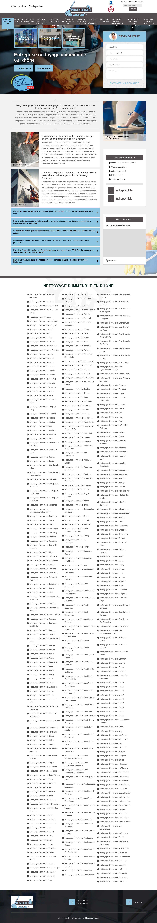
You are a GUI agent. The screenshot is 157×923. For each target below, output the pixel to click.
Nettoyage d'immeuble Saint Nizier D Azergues (115, 317)
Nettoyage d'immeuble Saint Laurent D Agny (79, 843)
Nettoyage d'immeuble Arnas (41, 354)
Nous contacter (44, 68)
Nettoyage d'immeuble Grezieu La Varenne (43, 749)
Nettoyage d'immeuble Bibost (42, 391)
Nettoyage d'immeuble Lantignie (43, 819)
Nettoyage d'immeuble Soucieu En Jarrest (79, 552)
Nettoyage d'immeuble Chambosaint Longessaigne (44, 473)
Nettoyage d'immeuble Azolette (42, 366)
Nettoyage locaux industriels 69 (148, 22)
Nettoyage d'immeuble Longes (42, 864)
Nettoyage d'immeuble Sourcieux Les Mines (78, 559)
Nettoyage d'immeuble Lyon (41, 880)
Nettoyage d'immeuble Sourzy (112, 837)
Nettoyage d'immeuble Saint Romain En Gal (115, 349)
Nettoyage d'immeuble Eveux (42, 691)
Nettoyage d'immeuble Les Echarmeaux (111, 827)
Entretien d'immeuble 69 (29, 21)
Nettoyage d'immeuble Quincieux (78, 485)
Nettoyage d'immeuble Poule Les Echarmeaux (78, 468)
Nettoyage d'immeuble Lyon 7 (112, 707)
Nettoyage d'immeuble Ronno (77, 516)
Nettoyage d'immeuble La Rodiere (114, 833)
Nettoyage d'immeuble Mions (112, 585)
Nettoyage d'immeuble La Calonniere (115, 801)
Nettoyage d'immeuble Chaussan (43, 541)
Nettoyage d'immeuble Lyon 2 (112, 687)
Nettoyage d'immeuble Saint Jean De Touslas (80, 806)
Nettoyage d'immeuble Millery (77, 338)
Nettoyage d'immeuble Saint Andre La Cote (79, 578)
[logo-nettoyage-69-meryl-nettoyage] (78, 8)
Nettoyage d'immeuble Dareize (42, 650)
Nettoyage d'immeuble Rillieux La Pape (113, 599)
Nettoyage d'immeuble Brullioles (43, 430)
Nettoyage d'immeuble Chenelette (43, 556)
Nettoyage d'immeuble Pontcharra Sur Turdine (78, 447)
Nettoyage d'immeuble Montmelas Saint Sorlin (78, 355)
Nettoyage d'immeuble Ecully (41, 683)
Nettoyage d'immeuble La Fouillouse (115, 857)
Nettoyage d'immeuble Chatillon (43, 537)
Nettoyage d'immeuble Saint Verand (114, 374)
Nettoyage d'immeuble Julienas (42, 792)
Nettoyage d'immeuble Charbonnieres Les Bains (40, 510)
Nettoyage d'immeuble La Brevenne (114, 797)
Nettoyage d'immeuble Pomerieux (113, 814)
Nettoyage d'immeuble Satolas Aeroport (42, 295)
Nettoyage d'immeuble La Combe (113, 869)
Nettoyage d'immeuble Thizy (111, 417)
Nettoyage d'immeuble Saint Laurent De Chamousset (79, 850)
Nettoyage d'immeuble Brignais (42, 418)
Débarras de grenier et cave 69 (81, 21)
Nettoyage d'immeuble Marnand (78, 318)
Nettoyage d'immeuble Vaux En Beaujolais (113, 464)
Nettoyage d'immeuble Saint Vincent (115, 785)
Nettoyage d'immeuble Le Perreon (79, 418)
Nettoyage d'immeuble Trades (112, 432)
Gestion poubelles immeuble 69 (41, 21)
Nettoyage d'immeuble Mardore (77, 314)
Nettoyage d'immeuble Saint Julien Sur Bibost (79, 825)
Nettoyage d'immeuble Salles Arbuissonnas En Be (77, 530)
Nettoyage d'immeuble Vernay (112, 483)
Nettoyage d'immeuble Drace (41, 666)
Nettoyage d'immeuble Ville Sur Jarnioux (113, 503)
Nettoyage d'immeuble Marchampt (79, 294)
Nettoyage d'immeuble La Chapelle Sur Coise (44, 499)
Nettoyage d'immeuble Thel (111, 413)
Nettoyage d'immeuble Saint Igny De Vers (79, 778)
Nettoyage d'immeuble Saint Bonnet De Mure (114, 606)
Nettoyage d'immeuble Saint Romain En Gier (115, 356)
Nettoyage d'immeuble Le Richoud (114, 772)
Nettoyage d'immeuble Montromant (79, 361)
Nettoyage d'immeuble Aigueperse (44, 306)
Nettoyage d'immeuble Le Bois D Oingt (43, 401)
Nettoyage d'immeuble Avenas (42, 362)
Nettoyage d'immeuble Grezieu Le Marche (43, 757)
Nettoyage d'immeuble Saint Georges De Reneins (76, 757)
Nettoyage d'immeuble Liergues (43, 840)
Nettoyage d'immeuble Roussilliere (114, 781)
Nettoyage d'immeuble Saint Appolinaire (76, 585)
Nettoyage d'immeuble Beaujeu (42, 375)
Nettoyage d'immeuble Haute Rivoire (45, 775)
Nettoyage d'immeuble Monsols (77, 346)
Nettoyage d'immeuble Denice (42, 654)
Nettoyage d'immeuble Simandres (113, 659)
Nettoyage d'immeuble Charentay (43, 516)
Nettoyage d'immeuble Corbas (112, 538)
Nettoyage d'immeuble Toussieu (113, 671)
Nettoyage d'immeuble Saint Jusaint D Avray (79, 832)
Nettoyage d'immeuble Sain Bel (77, 524)
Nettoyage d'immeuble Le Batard (113, 747)
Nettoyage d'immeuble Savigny (77, 547)
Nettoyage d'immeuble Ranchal (77, 489)
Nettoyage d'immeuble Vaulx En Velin (113, 457)
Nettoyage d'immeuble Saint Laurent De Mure (115, 613)
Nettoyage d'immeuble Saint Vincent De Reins (115, 379)
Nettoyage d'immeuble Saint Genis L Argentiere (79, 735)
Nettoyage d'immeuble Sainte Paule (114, 323)
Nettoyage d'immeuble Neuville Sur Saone (79, 383)
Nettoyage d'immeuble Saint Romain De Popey (115, 342)
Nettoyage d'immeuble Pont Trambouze (76, 454)
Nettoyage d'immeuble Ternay (112, 667)
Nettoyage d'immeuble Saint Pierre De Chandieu (114, 620)
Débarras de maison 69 (104, 21)
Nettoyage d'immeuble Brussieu (43, 434)
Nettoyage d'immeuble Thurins (112, 421)
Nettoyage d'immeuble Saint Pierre (114, 848)
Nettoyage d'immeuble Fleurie (42, 695)
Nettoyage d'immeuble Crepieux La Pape (114, 543)
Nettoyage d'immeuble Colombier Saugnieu (113, 676)
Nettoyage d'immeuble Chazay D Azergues (43, 546)
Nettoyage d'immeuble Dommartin (43, 662)
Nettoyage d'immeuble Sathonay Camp (113, 639)
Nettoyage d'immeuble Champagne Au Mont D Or (44, 485)
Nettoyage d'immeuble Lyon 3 (112, 691)
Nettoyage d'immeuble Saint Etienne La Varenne (79, 706)
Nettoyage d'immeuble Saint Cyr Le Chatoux (79, 663)
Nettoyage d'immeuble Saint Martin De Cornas (114, 842)
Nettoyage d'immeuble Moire (76, 342)
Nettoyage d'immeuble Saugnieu (113, 865)
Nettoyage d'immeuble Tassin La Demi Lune (113, 398)
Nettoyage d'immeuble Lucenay (42, 876)
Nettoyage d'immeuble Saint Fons (78, 712)
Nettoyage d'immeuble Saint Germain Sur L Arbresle (76, 771)
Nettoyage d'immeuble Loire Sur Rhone (43, 858)
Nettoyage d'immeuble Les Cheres (44, 560)
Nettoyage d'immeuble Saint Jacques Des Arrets (80, 785)
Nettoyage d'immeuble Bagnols (42, 371)
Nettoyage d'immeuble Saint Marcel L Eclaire (115, 295)
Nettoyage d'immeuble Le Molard (113, 853)
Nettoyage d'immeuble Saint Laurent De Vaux (79, 857)
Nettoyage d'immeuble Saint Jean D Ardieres (79, 792)
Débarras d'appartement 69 (68, 21)
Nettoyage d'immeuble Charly (42, 520)
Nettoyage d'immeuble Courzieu (43, 619)
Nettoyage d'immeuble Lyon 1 (112, 682)
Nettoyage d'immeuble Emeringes (43, 687)
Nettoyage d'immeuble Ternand (112, 405)
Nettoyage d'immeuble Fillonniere (113, 764)
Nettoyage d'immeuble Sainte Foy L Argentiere (79, 721)
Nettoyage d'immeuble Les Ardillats (44, 350)
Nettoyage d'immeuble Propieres (78, 474)
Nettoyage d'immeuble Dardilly (42, 646)
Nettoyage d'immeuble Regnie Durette (77, 495)
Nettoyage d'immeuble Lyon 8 (112, 711)
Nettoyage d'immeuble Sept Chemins (115, 793)
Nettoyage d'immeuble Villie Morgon (114, 513)
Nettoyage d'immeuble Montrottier (78, 365)
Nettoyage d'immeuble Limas (41, 844)
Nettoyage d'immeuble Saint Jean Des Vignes (78, 799)
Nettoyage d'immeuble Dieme (42, 658)
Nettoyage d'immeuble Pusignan (113, 594)
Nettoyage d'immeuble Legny (41, 828)
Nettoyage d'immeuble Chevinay (43, 569)
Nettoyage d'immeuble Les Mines (113, 735)
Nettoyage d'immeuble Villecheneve (114, 491)
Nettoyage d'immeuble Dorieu (112, 727)
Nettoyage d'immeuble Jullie (41, 796)
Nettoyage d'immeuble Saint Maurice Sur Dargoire (115, 310)
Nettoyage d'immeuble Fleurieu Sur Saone (44, 700)
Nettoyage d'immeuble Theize (112, 409)
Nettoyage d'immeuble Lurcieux (113, 809)
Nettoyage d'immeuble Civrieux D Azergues (43, 578)
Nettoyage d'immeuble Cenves (42, 457)
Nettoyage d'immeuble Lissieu (42, 852)
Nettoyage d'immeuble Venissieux (114, 474)
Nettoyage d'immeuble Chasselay (43, 533)
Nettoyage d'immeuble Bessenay (43, 387)
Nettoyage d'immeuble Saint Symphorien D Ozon (111, 631)
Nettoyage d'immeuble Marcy (76, 306)
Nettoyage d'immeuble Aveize (42, 358)
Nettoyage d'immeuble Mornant (77, 374)
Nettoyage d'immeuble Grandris (42, 744)
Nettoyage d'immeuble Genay (112, 565)
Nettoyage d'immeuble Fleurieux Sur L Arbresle (44, 707)
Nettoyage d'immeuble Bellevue (113, 752)
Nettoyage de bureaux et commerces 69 (54, 23)
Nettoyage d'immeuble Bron (41, 426)
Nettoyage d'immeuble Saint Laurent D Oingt (79, 864)
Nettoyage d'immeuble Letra (41, 836)
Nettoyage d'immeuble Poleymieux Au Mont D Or (79, 427)
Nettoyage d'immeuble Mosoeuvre (114, 739)
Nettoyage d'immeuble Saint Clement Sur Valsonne (80, 634)
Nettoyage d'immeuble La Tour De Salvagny (114, 426)
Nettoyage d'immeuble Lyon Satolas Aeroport (114, 721)
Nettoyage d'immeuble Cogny (42, 588)
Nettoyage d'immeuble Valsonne (113, 448)
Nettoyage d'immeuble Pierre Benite (79, 422)
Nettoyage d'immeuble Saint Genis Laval (79, 742)
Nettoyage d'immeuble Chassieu (113, 530)
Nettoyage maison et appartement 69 (117, 22)
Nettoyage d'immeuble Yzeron (112, 522)
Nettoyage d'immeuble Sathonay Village (113, 646)
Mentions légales (92, 918)
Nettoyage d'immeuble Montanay (113, 590)
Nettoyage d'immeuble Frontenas (43, 732)
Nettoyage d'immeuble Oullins (77, 410)
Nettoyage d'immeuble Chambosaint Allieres (44, 466)
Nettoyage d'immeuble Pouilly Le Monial (78, 461)
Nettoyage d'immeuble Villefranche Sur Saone (114, 496)
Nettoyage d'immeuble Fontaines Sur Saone (45, 722)
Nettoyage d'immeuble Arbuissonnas (45, 346)
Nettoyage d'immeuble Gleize (42, 740)
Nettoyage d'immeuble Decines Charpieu (112, 550)
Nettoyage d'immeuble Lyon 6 (112, 703)
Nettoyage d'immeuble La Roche (113, 861)
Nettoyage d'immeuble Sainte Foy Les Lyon (78, 728)
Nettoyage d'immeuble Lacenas (42, 800)
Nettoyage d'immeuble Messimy (78, 329)
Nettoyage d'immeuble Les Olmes (78, 401)
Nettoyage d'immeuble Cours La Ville (45, 615)
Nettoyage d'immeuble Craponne (43, 630)
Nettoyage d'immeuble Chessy (42, 565)
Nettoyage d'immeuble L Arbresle (43, 342)
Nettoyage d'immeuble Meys (76, 333)
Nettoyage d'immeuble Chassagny (44, 528)
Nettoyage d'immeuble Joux (41, 787)
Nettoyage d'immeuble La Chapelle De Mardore (44, 492)
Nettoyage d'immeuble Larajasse (43, 823)
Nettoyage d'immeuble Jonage (112, 569)
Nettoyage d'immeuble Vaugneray (113, 452)
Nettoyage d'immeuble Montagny (78, 350)
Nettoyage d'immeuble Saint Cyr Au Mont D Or (79, 656)
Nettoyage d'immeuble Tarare (112, 393)
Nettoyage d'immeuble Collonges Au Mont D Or (44, 597)
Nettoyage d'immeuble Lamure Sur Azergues (44, 809)
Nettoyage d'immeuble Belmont (42, 383)
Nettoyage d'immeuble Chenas (42, 552)
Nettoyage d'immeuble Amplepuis (43, 325)
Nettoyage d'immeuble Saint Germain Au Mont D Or (76, 764)
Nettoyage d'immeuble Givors (42, 736)
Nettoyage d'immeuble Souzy (77, 565)
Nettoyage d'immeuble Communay (114, 534)
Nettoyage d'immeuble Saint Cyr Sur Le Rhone (79, 670)
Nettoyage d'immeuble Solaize (112, 663)
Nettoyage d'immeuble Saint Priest (114, 626)
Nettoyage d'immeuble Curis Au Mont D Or (45, 639)
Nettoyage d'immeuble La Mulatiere (79, 378)
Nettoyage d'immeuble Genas (112, 561)
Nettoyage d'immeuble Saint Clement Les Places (80, 627)
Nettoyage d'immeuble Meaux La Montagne (78, 323)
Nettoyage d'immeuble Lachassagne (44, 804)
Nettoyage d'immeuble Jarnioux (42, 783)
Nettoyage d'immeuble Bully (41, 439)
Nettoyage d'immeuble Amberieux (43, 321)
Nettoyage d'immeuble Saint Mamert (79, 875)
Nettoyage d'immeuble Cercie (42, 461)
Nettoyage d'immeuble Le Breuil (43, 414)
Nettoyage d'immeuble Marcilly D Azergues (78, 300)
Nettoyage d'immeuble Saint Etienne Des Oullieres (79, 698)
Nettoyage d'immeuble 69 (8, 21)
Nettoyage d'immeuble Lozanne (43, 872)
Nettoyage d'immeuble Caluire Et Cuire (43, 451)
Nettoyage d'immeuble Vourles (112, 517)
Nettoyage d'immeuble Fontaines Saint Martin (43, 715)
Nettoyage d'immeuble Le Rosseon (114, 776)
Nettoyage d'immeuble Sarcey (77, 536)
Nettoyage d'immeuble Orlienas (77, 405)
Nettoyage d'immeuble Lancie (42, 815)
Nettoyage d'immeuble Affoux (41, 302)
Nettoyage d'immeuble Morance (78, 369)
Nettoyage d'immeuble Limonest (43, 848)
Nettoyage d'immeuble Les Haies (43, 767)
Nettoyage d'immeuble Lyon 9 (112, 716)
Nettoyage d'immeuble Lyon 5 (112, 699)
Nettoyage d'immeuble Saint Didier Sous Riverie (79, 684)
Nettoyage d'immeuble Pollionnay (78, 433)
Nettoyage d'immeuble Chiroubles (43, 573)
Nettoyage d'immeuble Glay (111, 731)
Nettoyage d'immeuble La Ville (112, 487)
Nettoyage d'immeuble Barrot (112, 760)
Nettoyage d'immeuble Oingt (76, 397)
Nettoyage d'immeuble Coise (41, 592)
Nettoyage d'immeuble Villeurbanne (114, 509)
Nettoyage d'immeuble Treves (112, 436)
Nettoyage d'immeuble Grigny (42, 763)
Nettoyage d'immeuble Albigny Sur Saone (44, 311)
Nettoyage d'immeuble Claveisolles (44, 584)
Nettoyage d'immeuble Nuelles (77, 389)
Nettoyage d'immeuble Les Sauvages (75, 541)
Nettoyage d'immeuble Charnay (42, 524)
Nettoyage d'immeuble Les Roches (114, 818)
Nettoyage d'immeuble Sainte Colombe (77, 642)
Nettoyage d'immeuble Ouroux (77, 414)
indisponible (20, 6)
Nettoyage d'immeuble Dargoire (113, 756)
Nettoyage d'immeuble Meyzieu (113, 581)
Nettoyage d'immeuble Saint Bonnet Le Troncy (79, 599)
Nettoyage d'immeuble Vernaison (113, 478)
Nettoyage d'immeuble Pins (111, 743)
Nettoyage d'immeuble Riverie (77, 501)
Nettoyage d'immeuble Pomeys (77, 437)
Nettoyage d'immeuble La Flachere (114, 768)
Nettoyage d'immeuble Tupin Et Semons (112, 442)
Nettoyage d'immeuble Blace (41, 395)
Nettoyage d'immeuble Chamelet (43, 479)
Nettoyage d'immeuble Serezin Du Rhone (114, 653)
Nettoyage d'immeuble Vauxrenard (114, 470)
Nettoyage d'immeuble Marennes (113, 577)
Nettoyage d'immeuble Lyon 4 (112, 695)
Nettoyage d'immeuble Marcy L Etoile (80, 310)
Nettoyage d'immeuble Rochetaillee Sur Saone (79, 510)
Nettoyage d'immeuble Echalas (42, 679)
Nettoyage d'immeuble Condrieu (43, 604)
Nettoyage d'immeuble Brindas (42, 422)
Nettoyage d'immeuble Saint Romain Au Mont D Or (115, 335)
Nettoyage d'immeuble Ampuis (42, 329)
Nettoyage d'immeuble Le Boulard (114, 789)
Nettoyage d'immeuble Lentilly (42, 832)
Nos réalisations (23, 68)
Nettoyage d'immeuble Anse (41, 338)
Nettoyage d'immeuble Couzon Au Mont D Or (43, 624)
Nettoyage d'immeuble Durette (42, 674)
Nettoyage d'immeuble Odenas (77, 393)
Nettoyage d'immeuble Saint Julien (79, 820)
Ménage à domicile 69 (18, 21)
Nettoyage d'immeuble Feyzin (112, 556)
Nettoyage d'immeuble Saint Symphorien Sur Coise (111, 368)
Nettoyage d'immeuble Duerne (42, 670)
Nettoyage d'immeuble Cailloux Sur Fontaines (44, 444)
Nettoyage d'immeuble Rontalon (78, 520)
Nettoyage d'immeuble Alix (40, 317)
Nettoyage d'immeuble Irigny (41, 779)
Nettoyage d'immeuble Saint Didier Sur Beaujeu (79, 691)
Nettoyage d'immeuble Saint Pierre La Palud (114, 328)
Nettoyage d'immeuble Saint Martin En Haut (114, 303)
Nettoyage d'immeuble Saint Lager (79, 838)
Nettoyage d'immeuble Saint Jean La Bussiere (80, 813)
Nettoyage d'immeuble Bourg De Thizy (43, 408)
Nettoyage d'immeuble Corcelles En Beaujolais (44, 609)
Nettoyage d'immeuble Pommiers (78, 442)
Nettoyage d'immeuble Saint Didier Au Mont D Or (79, 677)
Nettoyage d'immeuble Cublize (42, 634)
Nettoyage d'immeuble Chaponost (43, 505)
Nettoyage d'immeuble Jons (111, 573)
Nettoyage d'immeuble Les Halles (43, 771)
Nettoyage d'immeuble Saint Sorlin (114, 363)
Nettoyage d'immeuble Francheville (44, 728)
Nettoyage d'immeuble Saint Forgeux (80, 716)
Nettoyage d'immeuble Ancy (41, 333)
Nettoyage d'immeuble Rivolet (77, 505)
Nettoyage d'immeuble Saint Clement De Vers (80, 620)
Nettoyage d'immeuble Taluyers (113, 385)
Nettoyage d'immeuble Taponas (113, 389)
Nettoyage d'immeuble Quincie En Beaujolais (79, 479)
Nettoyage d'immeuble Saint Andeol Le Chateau (79, 570)
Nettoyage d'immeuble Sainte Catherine (77, 606)
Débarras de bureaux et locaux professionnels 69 (133, 23)
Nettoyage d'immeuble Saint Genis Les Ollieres (79, 749)
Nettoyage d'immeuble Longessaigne (45, 868)
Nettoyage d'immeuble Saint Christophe (76, 613)
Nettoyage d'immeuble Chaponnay (114, 526)
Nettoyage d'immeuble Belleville (43, 379)
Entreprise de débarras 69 (93, 21)
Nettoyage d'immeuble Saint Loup (78, 870)
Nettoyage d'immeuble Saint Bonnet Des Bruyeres (79, 592)
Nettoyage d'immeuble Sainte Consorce (77, 649)
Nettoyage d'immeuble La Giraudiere (115, 805)
